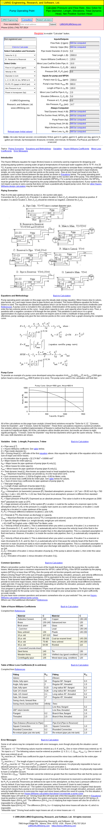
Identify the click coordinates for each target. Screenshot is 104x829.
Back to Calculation (62, 296)
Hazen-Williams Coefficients (76, 149)
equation (43, 453)
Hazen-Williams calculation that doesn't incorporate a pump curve (53, 793)
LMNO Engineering (9, 20)
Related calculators (44, 20)
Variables (57, 149)
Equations (65, 174)
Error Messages (21, 151)
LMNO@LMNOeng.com (70, 24)
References (6, 307)
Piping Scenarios (16, 149)
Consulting (27, 20)
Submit (53, 24)
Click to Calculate (20, 47)
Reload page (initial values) (20, 132)
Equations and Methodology (38, 149)
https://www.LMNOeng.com (64, 826)
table (36, 449)
